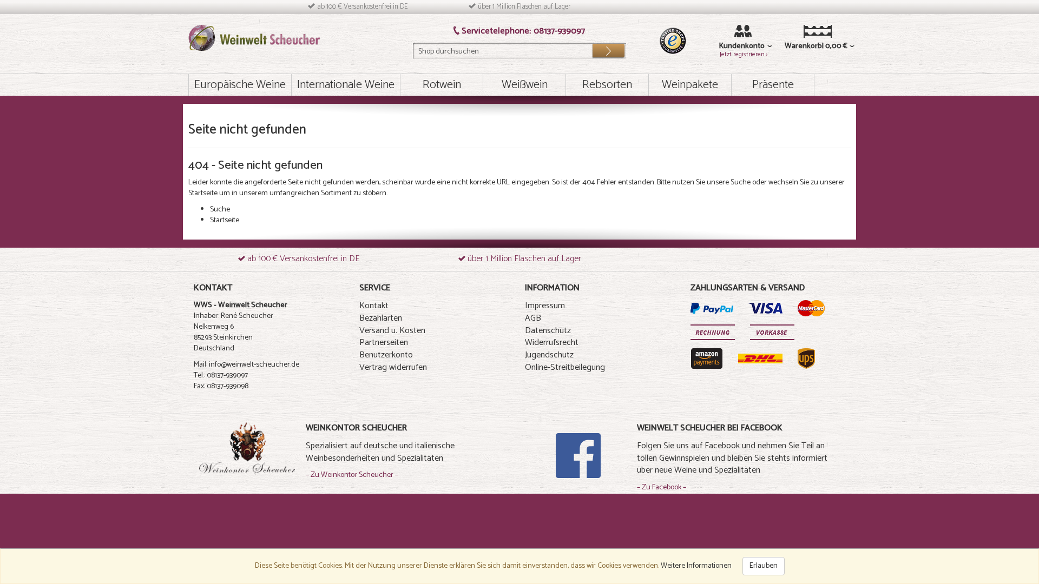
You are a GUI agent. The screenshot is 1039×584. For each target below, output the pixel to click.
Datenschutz (548, 330)
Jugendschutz (549, 355)
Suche (741, 182)
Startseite (203, 193)
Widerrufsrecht (551, 342)
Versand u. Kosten (392, 330)
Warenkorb (801, 46)
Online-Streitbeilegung (565, 367)
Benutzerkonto (386, 355)
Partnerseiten (383, 342)
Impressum (545, 305)
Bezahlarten (380, 318)
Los (608, 48)
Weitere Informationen (696, 566)
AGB (533, 318)
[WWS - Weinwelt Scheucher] (254, 37)
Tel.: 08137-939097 (221, 375)
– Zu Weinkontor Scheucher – (352, 475)
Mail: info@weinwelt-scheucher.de (246, 365)
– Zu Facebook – (661, 487)
